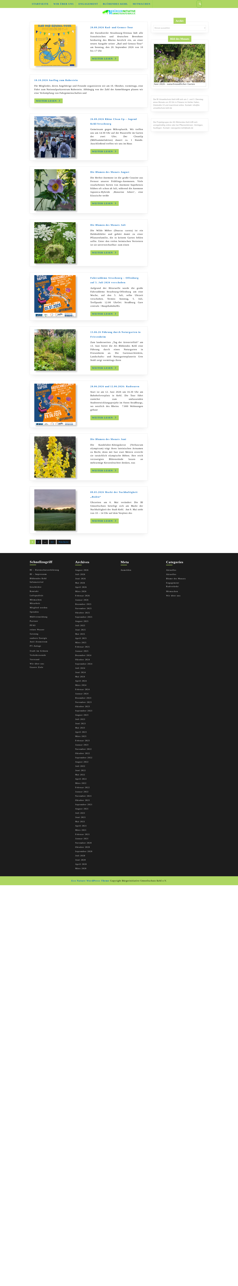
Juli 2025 (80, 626)
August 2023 (82, 715)
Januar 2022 (82, 792)
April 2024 (81, 681)
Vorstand (35, 659)
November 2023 (83, 702)
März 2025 (80, 643)
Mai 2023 (80, 728)
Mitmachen (141, 4)
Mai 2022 (80, 775)
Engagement (88, 4)
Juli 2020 (80, 856)
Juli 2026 (80, 574)
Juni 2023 (80, 724)
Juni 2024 (80, 672)
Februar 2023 (82, 741)
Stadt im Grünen (39, 651)
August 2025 (82, 621)
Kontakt (34, 591)
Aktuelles (171, 570)
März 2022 (80, 783)
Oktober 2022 (82, 753)
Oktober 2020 (82, 847)
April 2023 (81, 732)
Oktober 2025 (82, 613)
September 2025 (83, 617)
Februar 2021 (82, 834)
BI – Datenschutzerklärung (44, 570)
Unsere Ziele (36, 667)
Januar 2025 (82, 651)
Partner (34, 621)
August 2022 (82, 762)
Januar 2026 (82, 600)
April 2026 (81, 587)
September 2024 (83, 664)
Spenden (34, 612)
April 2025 (81, 638)
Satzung (34, 634)
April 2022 (81, 779)
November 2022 (83, 749)
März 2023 (80, 736)
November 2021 (83, 796)
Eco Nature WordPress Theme (90, 880)
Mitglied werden (39, 608)
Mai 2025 (80, 634)
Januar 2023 (82, 745)
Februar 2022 (82, 787)
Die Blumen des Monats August (109, 172)
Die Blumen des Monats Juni (108, 439)
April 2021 (81, 826)
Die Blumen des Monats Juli (108, 225)
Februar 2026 (82, 596)
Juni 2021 (80, 817)
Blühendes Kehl (115, 4)
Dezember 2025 (83, 604)
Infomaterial (37, 582)
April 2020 (81, 864)
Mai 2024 (80, 677)
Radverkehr (172, 586)
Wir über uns (63, 4)
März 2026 (80, 591)
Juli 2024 (80, 668)
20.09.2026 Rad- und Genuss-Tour (111, 27)
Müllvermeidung (39, 617)
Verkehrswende (38, 655)
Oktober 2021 (82, 800)
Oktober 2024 (82, 660)
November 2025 (83, 608)
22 (52, 542)
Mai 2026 (80, 583)
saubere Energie (38, 638)
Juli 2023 (80, 719)
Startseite (40, 4)
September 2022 (83, 758)
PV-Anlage (35, 646)
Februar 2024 (82, 689)
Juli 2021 (80, 813)
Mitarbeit (35, 603)
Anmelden (126, 570)
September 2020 (83, 851)
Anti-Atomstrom (39, 642)
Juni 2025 (80, 630)
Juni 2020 (80, 860)
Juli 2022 (80, 766)
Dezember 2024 (83, 655)
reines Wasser (37, 630)
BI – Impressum (38, 574)
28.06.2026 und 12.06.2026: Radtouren (114, 386)
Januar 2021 (82, 839)
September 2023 (83, 711)
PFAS (33, 625)
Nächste (64, 542)
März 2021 (80, 830)
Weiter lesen (105, 59)
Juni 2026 (80, 579)
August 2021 (82, 809)
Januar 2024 (82, 694)
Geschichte (35, 587)
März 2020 (80, 868)
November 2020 (83, 843)
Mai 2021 (80, 822)
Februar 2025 (82, 647)
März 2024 (80, 685)
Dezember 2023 (83, 698)
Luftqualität (36, 596)
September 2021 (83, 805)
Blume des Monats (176, 579)
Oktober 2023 (82, 706)
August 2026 (82, 570)
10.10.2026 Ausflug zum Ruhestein (56, 80)
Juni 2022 (80, 770)
